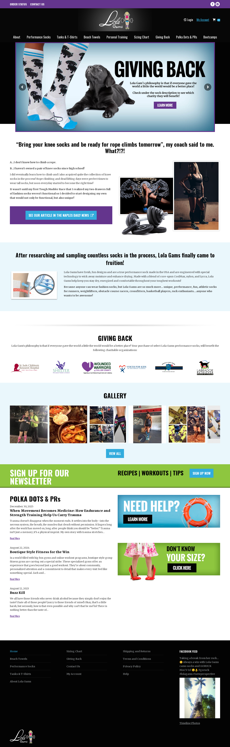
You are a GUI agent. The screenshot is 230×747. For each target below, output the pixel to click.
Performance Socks (22, 666)
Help (126, 674)
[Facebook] (212, 4)
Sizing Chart (74, 651)
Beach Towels (18, 658)
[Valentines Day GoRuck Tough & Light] (29, 424)
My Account (203, 20)
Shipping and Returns (136, 651)
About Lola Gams (20, 681)
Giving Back (74, 658)
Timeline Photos (190, 723)
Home (14, 651)
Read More (15, 538)
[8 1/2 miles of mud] (187, 424)
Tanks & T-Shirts (20, 674)
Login (190, 20)
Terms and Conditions (137, 658)
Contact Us (73, 666)
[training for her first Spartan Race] (108, 424)
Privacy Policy (132, 666)
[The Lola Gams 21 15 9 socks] (147, 424)
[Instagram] (217, 4)
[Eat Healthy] (68, 424)
